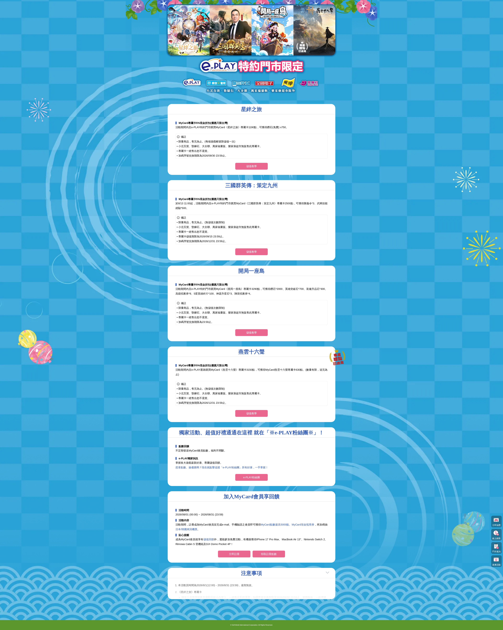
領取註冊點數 (269, 554)
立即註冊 (234, 554)
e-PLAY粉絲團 (251, 477)
